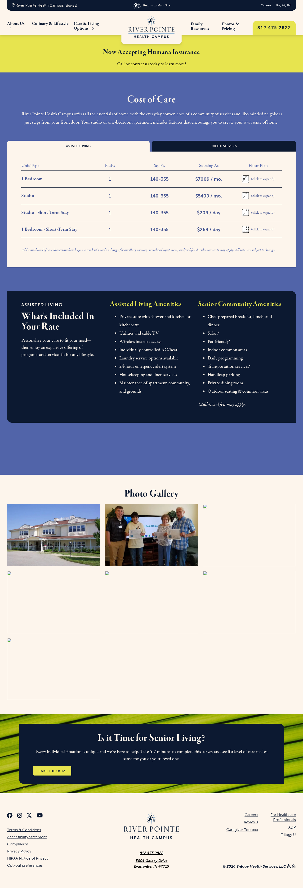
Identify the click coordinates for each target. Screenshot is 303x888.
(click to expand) (263, 179)
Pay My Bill (283, 5)
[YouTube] (40, 816)
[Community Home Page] (151, 27)
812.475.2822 (274, 27)
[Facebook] (10, 816)
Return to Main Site (156, 5)
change (71, 5)
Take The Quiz (52, 771)
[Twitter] (29, 816)
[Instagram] (19, 816)
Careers (266, 5)
